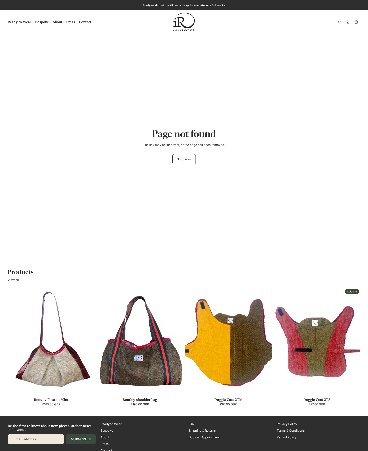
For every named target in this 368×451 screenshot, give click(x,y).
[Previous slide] (102, 342)
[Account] (347, 22)
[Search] (339, 22)
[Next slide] (177, 342)
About (105, 437)
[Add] (88, 390)
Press (104, 444)
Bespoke (107, 430)
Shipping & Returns (202, 430)
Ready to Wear (111, 424)
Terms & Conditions (291, 430)
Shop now (184, 159)
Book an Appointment (204, 437)
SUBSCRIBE (81, 439)
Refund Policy (287, 437)
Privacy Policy (287, 424)
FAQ (192, 424)
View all (13, 280)
